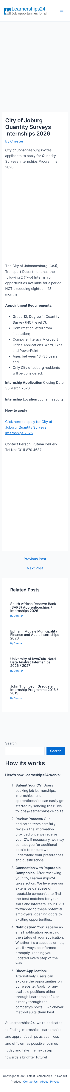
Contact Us (30, 1081)
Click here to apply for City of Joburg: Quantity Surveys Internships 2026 (28, 427)
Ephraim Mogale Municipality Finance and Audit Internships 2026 (34, 634)
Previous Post (35, 559)
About (44, 1081)
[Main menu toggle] (61, 10)
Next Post (35, 568)
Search (11, 743)
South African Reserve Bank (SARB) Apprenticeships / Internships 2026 (33, 607)
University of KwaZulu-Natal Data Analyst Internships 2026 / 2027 (33, 662)
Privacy (54, 1081)
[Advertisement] (35, 63)
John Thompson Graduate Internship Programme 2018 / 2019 (34, 689)
